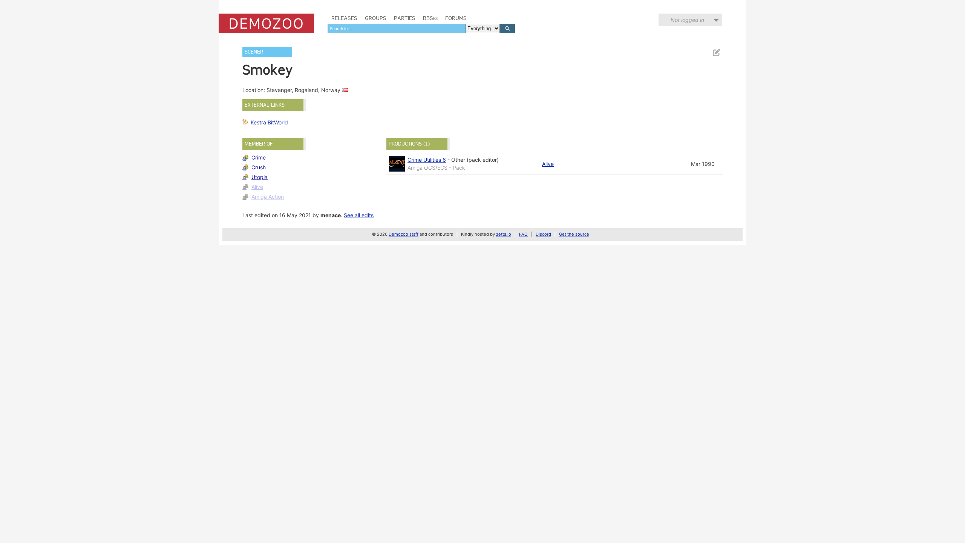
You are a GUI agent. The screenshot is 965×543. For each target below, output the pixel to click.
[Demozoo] (266, 23)
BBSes (430, 18)
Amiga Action (267, 196)
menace (330, 215)
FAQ (523, 234)
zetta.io (503, 234)
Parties (404, 18)
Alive (257, 187)
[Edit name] (716, 52)
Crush (258, 167)
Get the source (574, 234)
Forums (456, 18)
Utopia (259, 177)
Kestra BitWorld (269, 122)
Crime (258, 157)
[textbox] (397, 28)
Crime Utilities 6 (426, 159)
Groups (375, 18)
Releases (344, 18)
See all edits (359, 215)
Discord (543, 234)
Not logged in (687, 20)
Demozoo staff (403, 234)
